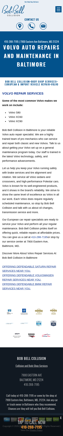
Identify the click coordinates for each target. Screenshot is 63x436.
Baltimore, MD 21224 (48, 41)
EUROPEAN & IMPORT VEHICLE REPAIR (27, 84)
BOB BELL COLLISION (17, 81)
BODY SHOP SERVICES (44, 81)
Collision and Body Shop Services (32, 366)
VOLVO (54, 84)
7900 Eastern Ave (29, 41)
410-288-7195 (11, 41)
